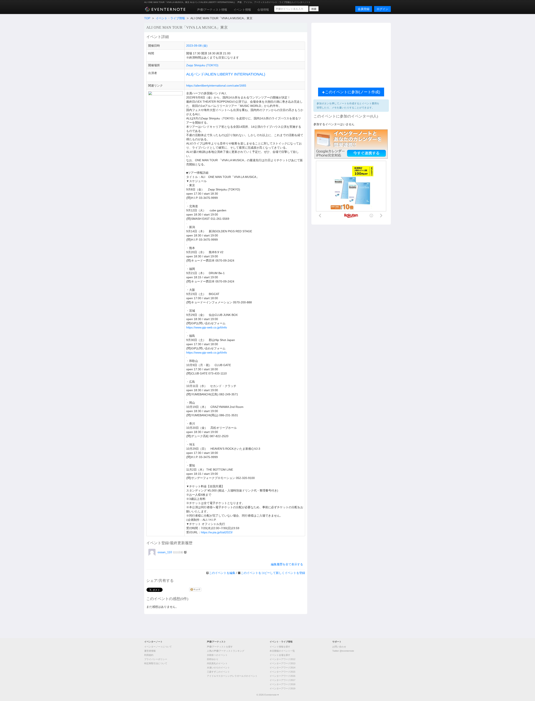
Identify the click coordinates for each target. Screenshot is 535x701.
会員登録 (363, 9)
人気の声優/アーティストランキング (225, 651)
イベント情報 (242, 9)
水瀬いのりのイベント (218, 667)
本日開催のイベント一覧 (282, 651)
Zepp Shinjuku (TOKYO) (202, 65)
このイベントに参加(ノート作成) (352, 92)
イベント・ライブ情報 (170, 18)
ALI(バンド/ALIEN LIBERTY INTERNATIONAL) (225, 74)
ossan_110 (170, 552)
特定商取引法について (155, 663)
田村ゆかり (212, 659)
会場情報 (263, 9)
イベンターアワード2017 (282, 680)
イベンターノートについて (158, 646)
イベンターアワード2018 (282, 684)
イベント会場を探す (280, 655)
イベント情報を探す (280, 646)
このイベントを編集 (222, 573)
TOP (147, 18)
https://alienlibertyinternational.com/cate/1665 (216, 85)
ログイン (382, 9)
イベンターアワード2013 (282, 663)
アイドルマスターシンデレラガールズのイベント (232, 676)
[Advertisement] (351, 54)
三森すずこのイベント (218, 671)
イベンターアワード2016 (282, 676)
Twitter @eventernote (343, 651)
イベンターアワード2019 (282, 688)
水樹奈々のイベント (217, 655)
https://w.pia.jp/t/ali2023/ (217, 532)
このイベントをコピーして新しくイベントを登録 (273, 573)
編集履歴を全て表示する (287, 564)
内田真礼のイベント (217, 663)
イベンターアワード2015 (282, 671)
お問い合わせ (339, 646)
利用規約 (148, 655)
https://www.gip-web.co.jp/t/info (206, 327)
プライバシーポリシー (155, 659)
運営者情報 (150, 651)
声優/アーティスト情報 (212, 9)
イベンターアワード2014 (282, 667)
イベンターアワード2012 (282, 659)
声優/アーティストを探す (220, 646)
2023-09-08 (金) (197, 45)
